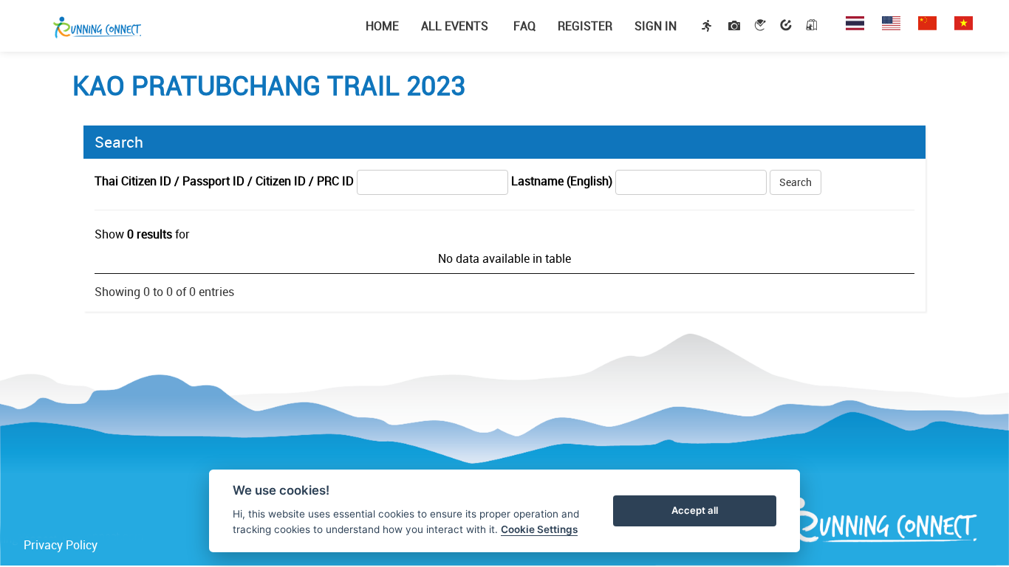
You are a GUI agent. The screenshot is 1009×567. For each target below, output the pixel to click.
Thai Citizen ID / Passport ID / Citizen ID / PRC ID (224, 181)
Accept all (694, 510)
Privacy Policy (61, 545)
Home (382, 26)
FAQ (523, 26)
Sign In (656, 26)
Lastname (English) (561, 181)
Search (795, 182)
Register (585, 26)
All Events (454, 26)
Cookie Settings (539, 529)
